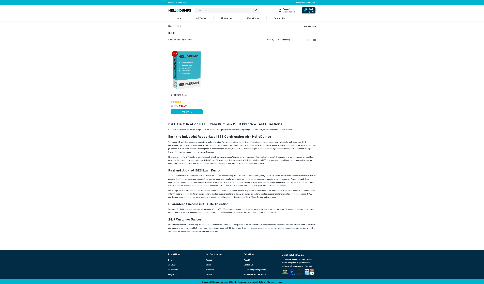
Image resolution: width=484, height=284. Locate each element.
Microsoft (210, 270)
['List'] (314, 40)
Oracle (209, 275)
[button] (177, 2)
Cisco (208, 265)
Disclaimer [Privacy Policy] (255, 270)
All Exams (201, 18)
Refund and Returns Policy (255, 275)
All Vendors (226, 18)
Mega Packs (253, 18)
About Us (247, 260)
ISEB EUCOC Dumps (179, 95)
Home (178, 18)
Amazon (209, 260)
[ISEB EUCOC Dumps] (187, 70)
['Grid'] (309, 40)
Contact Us (279, 18)
